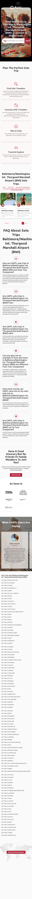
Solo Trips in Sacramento (7, 662)
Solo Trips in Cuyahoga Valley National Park (12, 790)
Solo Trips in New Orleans (8, 755)
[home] (16, 8)
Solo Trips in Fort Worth (7, 806)
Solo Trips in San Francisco (8, 609)
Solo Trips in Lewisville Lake (8, 752)
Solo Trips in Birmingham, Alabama (10, 635)
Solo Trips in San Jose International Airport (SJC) (14, 763)
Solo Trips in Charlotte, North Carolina (11, 660)
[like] (13, 195)
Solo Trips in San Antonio (7, 654)
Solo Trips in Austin (6, 617)
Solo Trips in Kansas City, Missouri (10, 652)
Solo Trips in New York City (8, 604)
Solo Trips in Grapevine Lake (8, 827)
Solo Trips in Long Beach (7, 793)
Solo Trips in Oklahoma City (8, 835)
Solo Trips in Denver (6, 598)
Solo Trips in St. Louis (6, 678)
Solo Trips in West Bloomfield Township (11, 747)
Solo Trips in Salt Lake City (8, 726)
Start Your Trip (16, 475)
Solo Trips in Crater (6, 809)
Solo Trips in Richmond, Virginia (9, 750)
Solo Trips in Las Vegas (7, 724)
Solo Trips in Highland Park (8, 694)
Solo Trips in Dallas (6, 614)
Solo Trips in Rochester (7, 788)
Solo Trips (10, 187)
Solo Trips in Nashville (7, 702)
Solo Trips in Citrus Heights (8, 731)
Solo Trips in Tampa (6, 638)
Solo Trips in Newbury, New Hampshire (11, 625)
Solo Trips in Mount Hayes (8, 686)
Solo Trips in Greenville (7, 758)
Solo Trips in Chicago (6, 585)
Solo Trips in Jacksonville (8, 673)
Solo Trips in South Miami (8, 667)
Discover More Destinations (16, 852)
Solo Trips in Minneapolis (8, 716)
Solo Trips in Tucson (6, 780)
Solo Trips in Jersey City (7, 601)
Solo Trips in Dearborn (7, 782)
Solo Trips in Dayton (6, 822)
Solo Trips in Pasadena (7, 795)
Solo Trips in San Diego (7, 630)
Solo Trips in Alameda (7, 710)
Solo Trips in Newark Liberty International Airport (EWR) (15, 771)
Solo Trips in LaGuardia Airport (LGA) (10, 696)
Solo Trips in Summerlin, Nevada (9, 814)
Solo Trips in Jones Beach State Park (10, 742)
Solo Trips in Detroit (6, 785)
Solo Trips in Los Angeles (8, 582)
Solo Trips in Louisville (7, 801)
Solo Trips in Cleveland (7, 777)
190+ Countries (12, 44)
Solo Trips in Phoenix (6, 622)
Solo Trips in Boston (6, 619)
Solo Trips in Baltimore (7, 675)
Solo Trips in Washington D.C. (9, 588)
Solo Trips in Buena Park (7, 721)
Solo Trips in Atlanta (6, 596)
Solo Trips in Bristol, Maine (8, 830)
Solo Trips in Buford (6, 713)
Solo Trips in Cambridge (7, 737)
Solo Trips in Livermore (7, 665)
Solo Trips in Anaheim (7, 707)
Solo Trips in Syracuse (7, 816)
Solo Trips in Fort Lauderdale (8, 699)
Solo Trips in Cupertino (7, 670)
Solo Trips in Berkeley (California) (10, 734)
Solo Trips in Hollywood (7, 704)
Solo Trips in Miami (6, 745)
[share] (13, 197)
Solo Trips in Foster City (7, 819)
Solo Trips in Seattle (6, 590)
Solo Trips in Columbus (7, 646)
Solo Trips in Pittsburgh (7, 681)
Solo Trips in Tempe (6, 798)
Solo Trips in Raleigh (6, 739)
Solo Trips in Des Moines (7, 718)
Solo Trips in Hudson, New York (9, 580)
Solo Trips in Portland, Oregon (9, 632)
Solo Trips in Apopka (6, 768)
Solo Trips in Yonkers (6, 643)
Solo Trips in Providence (7, 683)
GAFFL (4, 187)
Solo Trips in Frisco (6, 811)
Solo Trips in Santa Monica (8, 824)
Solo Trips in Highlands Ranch (9, 729)
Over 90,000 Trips (23, 44)
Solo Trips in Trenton (6, 606)
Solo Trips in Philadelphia (8, 657)
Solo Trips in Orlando (6, 649)
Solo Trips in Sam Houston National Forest (12, 611)
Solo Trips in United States (23, 187)
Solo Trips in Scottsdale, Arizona (9, 766)
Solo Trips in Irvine (6, 689)
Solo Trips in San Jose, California (9, 593)
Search (28, 41)
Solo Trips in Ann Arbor (7, 774)
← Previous (6, 223)
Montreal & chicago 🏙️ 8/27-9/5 (11, 210)
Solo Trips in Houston (7, 627)
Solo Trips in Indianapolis (7, 640)
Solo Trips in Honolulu (7, 691)
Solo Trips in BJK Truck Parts (8, 803)
